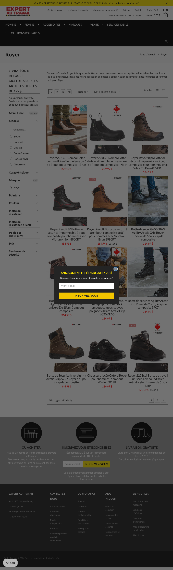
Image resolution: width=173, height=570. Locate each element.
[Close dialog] (115, 269)
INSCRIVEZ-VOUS (86, 295)
